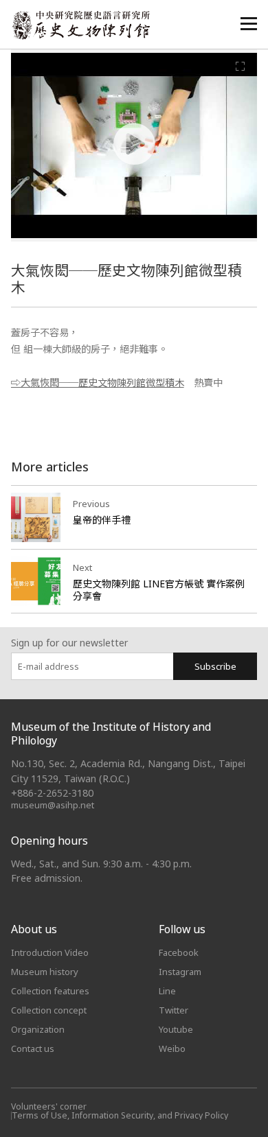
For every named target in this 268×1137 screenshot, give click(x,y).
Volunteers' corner (49, 1106)
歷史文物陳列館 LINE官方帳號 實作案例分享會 (159, 589)
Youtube (176, 1029)
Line (167, 991)
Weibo (172, 1048)
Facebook (179, 952)
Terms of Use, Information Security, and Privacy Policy (120, 1115)
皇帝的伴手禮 (102, 519)
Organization (38, 1029)
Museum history (44, 971)
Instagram (180, 971)
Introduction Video (50, 952)
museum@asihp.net (52, 805)
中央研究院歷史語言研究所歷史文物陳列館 (80, 25)
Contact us (32, 1048)
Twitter (173, 1010)
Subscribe (215, 666)
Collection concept (49, 1010)
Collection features (50, 991)
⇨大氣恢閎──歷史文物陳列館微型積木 (97, 382)
